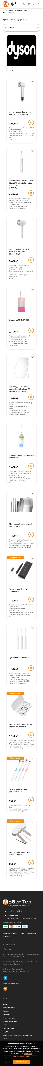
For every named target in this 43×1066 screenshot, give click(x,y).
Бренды (5, 1039)
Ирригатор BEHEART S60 (19, 320)
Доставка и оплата (9, 1007)
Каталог (11, 10)
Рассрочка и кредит (10, 1028)
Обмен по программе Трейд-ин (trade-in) (17, 1035)
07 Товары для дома (21, 10)
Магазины (6, 1014)
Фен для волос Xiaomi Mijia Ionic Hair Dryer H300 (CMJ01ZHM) (20, 251)
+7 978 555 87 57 (12, 916)
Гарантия (6, 1011)
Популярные (15, 558)
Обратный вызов (24, 4)
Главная (5, 10)
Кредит (5, 1032)
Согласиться (21, 1062)
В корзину (31, 122)
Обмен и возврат (9, 1018)
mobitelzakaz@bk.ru (13, 911)
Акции (5, 1025)
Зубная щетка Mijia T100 (19, 658)
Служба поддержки (10, 1021)
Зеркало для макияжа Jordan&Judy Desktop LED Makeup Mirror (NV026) (19, 389)
